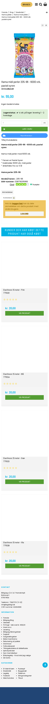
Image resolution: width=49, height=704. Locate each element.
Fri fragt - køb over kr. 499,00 (14, 625)
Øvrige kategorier (24, 676)
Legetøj (6, 673)
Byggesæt (22, 671)
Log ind (24, 213)
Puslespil (21, 669)
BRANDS (26, 4)
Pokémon (21, 673)
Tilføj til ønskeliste (9, 140)
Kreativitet (7, 671)
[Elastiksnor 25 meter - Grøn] (24, 433)
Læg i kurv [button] (27, 129)
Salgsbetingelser (10, 637)
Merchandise (8, 678)
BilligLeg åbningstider (12, 632)
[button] (42, 25)
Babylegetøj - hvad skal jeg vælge (17, 655)
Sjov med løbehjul (10, 653)
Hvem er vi (7, 627)
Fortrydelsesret (9, 646)
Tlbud (20, 678)
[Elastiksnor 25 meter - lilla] (24, 518)
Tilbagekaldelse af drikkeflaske (15, 648)
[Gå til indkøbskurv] (45, 4)
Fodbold (6, 676)
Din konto (6, 658)
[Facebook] (45, 665)
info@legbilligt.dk (8, 605)
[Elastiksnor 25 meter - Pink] (24, 265)
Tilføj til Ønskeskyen (26, 135)
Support (6, 634)
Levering (6, 630)
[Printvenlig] (47, 12)
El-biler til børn (8, 669)
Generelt (6, 623)
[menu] (36, 4)
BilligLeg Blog (8, 620)
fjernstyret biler (9, 651)
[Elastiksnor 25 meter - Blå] (24, 349)
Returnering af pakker (11, 641)
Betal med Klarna (10, 639)
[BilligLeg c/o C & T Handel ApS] (7, 4)
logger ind (17, 203)
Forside (6, 618)
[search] (40, 4)
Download (7, 644)
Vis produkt (24, 313)
